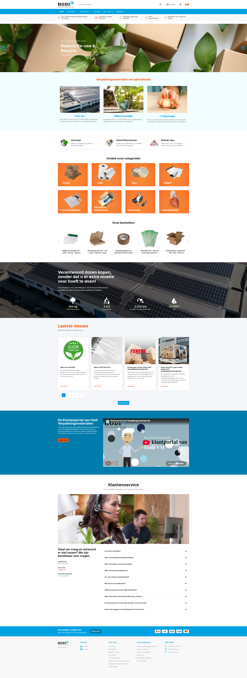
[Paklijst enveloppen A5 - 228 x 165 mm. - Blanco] (71, 238)
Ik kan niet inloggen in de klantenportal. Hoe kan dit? (124, 609)
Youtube (86, 649)
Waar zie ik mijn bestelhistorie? (116, 570)
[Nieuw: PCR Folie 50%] (107, 350)
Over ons (80, 116)
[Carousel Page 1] (118, 70)
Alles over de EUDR (67, 367)
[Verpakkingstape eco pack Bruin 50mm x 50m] (123, 238)
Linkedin (86, 646)
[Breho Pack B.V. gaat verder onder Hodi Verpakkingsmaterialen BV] (174, 350)
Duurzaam (76, 140)
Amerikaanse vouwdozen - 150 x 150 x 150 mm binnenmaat (175, 252)
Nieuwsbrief (112, 655)
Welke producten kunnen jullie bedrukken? (121, 590)
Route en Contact (114, 652)
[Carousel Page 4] (126, 70)
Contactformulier (173, 652)
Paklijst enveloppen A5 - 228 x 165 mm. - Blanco (71, 252)
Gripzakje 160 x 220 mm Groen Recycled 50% (149, 252)
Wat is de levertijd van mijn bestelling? (119, 558)
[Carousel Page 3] (123, 70)
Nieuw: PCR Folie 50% (102, 367)
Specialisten (112, 649)
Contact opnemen (63, 576)
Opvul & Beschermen (126, 140)
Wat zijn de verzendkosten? (115, 583)
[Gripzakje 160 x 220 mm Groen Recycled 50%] (150, 238)
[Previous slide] (3, 48)
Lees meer (63, 386)
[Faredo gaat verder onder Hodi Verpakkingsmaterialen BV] (140, 350)
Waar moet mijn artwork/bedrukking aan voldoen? (124, 596)
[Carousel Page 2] (121, 70)
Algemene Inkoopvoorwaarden (118, 664)
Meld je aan (96, 631)
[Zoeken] (160, 4)
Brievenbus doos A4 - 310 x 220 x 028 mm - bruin (97, 252)
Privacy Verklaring (114, 658)
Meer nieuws (123, 403)
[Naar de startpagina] (65, 4)
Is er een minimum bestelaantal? (117, 577)
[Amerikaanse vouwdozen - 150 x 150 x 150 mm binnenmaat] (176, 238)
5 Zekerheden (167, 116)
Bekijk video (63, 440)
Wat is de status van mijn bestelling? (118, 564)
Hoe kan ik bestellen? (113, 551)
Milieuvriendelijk (123, 116)
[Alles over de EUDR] (73, 350)
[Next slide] (243, 48)
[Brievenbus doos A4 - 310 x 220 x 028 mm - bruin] (97, 238)
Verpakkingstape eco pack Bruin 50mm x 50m (123, 252)
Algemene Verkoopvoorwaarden (119, 661)
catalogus (65, 52)
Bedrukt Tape (167, 140)
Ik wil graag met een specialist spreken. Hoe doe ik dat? (126, 603)
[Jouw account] (180, 4)
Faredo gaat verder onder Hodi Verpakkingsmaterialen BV (139, 368)
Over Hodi (112, 646)
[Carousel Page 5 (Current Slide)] (128, 70)
